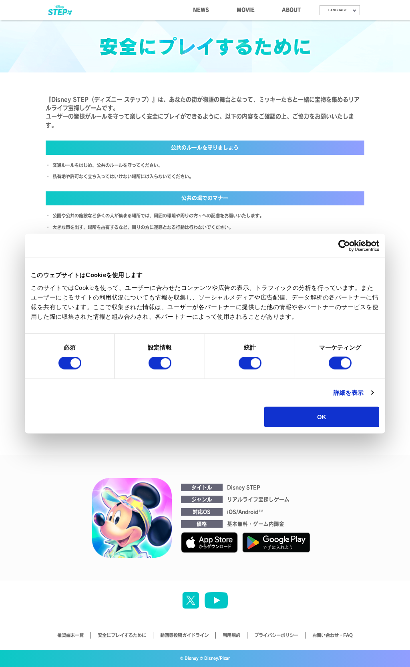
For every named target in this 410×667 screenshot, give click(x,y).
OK (321, 416)
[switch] (160, 363)
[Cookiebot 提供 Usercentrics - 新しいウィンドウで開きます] (344, 246)
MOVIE (246, 9)
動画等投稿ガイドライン (184, 635)
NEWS (201, 9)
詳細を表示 (349, 392)
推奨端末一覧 (70, 635)
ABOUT (291, 9)
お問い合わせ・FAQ (332, 635)
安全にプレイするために (122, 635)
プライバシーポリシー (276, 635)
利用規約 (231, 635)
